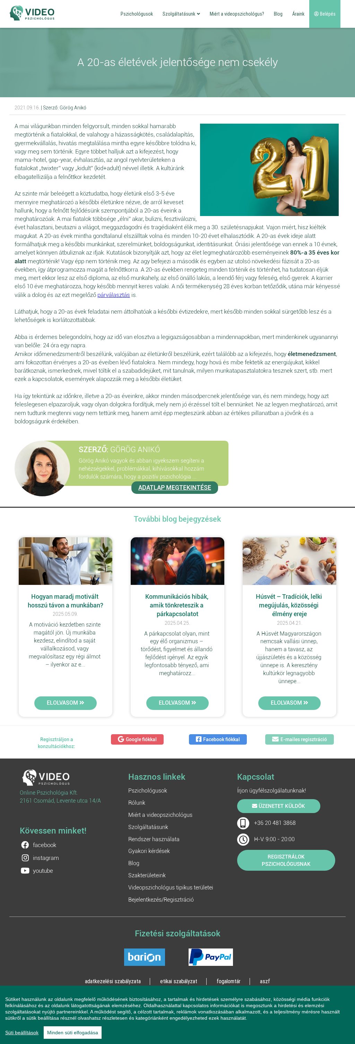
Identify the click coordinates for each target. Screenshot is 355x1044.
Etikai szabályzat (178, 981)
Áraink (298, 14)
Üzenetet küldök (281, 806)
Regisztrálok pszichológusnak (286, 860)
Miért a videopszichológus (160, 815)
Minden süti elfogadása (72, 1032)
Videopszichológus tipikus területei (170, 887)
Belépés (327, 14)
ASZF (265, 981)
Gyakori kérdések (149, 851)
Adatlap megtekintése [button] (174, 487)
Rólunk (136, 802)
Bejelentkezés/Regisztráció (161, 899)
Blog (278, 14)
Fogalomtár (229, 981)
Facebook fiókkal (221, 739)
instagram (46, 857)
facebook (44, 845)
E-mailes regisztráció (303, 739)
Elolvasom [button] (63, 702)
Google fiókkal (141, 739)
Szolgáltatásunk (179, 14)
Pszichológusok (137, 14)
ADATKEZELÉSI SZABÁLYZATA (113, 981)
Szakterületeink (147, 875)
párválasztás (113, 294)
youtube (43, 870)
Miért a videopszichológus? (237, 14)
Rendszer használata (154, 839)
